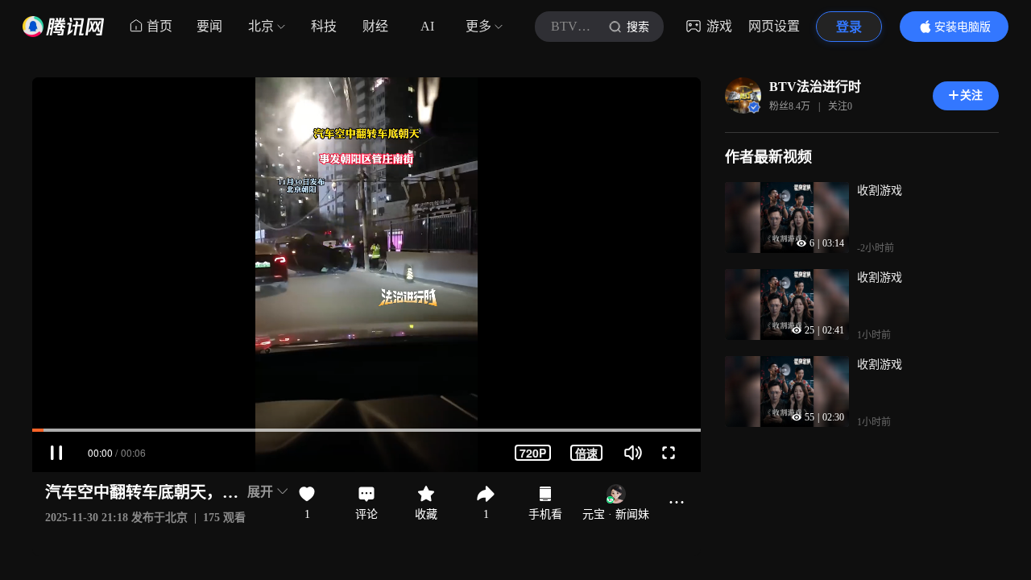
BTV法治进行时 (815, 86)
